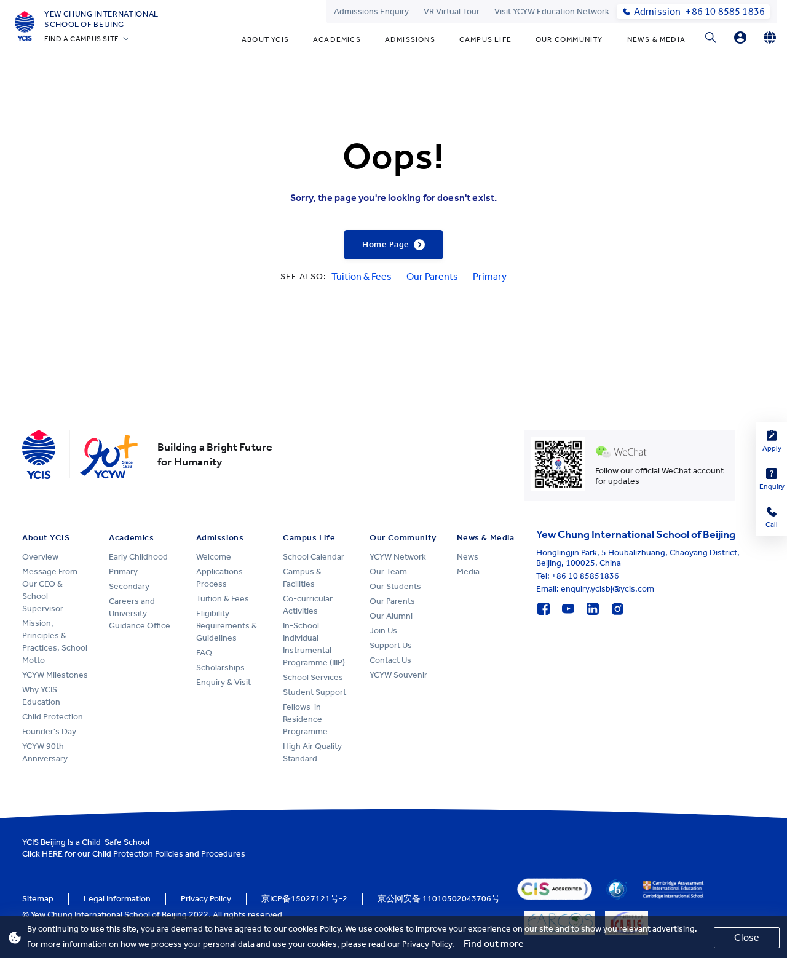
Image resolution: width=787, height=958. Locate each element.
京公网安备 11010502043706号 (439, 898)
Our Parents (432, 276)
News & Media (656, 39)
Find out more (494, 943)
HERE (52, 854)
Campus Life (485, 39)
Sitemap (37, 898)
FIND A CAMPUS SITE (81, 38)
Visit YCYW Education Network (551, 11)
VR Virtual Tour (452, 11)
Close (746, 937)
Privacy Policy (206, 898)
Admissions (410, 39)
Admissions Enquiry (371, 11)
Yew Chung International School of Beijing (101, 19)
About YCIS (265, 39)
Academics (337, 39)
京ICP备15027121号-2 (304, 898)
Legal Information (117, 898)
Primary (490, 276)
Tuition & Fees (361, 276)
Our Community (569, 39)
